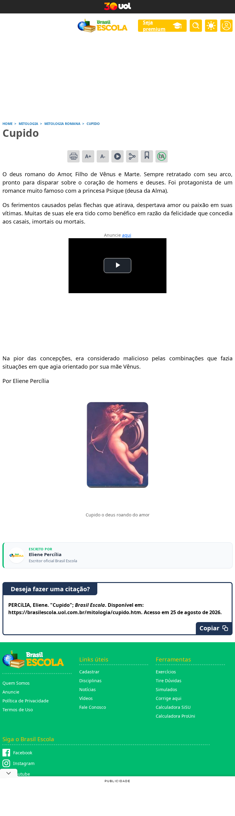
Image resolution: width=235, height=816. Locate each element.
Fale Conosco (92, 707)
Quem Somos (16, 683)
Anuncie (10, 692)
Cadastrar (89, 672)
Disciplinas (90, 680)
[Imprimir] (73, 156)
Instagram (24, 763)
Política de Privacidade (25, 701)
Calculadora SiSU (173, 707)
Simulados (166, 689)
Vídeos (86, 698)
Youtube (21, 774)
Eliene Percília (45, 554)
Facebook (22, 753)
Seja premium (154, 26)
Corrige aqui (168, 698)
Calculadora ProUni (175, 716)
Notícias (87, 689)
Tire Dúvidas (168, 680)
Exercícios (166, 672)
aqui (126, 235)
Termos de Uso (17, 709)
